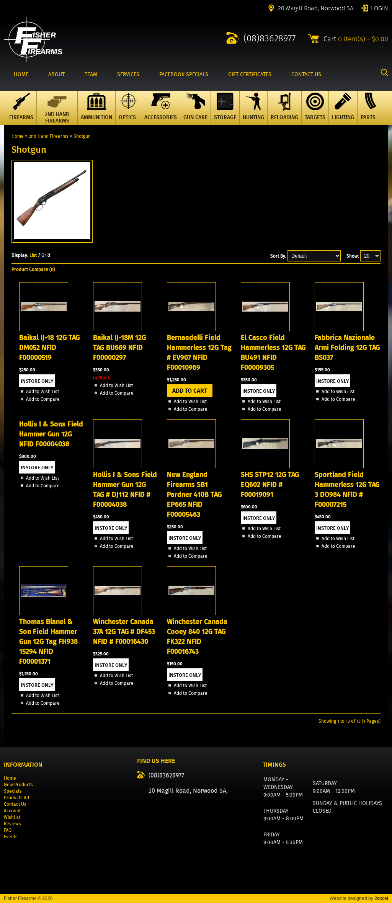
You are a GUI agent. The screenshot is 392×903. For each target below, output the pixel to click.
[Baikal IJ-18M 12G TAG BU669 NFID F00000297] (117, 329)
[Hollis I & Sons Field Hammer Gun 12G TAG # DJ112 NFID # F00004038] (117, 466)
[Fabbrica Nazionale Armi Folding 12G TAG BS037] (339, 329)
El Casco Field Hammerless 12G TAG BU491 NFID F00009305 (273, 352)
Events (11, 836)
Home (17, 136)
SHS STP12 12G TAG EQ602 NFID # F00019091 (270, 485)
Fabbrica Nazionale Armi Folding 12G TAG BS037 (347, 348)
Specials (13, 791)
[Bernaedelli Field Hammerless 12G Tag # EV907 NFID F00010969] (191, 329)
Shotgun (82, 136)
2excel (381, 898)
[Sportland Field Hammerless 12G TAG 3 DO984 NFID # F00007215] (339, 466)
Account (12, 810)
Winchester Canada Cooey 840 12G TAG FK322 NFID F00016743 (197, 636)
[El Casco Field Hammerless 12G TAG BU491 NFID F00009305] (265, 329)
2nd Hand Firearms (49, 136)
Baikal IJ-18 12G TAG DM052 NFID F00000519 (49, 348)
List (33, 255)
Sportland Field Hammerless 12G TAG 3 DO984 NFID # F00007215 (347, 489)
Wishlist (12, 817)
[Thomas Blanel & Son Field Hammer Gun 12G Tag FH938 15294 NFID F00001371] (43, 613)
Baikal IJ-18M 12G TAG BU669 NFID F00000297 (119, 348)
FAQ (7, 830)
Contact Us (15, 804)
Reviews (12, 823)
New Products (18, 784)
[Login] (207, 813)
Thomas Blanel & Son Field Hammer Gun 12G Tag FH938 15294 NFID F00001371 (48, 641)
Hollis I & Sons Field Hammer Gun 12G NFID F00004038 (51, 434)
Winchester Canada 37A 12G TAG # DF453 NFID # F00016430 (124, 632)
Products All (16, 797)
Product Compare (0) (33, 269)
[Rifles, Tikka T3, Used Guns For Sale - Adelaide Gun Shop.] (33, 60)
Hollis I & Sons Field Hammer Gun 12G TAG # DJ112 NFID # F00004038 (125, 489)
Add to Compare (43, 399)
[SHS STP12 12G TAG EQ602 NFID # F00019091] (265, 466)
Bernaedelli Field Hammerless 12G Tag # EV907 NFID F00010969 (199, 352)
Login (379, 7)
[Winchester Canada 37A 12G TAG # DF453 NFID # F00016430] (117, 613)
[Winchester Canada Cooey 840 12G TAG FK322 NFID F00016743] (191, 613)
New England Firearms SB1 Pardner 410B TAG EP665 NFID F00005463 (194, 494)
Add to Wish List (42, 391)
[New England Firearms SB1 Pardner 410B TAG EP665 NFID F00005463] (191, 466)
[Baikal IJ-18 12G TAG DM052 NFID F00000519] (43, 329)
